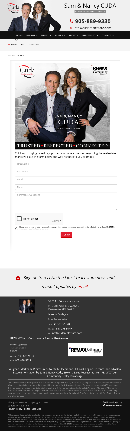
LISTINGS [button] (30, 35)
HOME (19, 35)
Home (14, 44)
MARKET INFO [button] (89, 35)
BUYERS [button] (45, 35)
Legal (27, 408)
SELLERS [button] (59, 35)
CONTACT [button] (106, 35)
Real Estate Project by (112, 402)
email (82, 286)
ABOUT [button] (72, 35)
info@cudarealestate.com (92, 28)
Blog (23, 44)
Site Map (36, 408)
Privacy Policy (15, 408)
